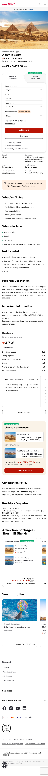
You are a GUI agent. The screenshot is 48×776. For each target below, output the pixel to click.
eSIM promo (7, 676)
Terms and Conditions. (17, 763)
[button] (24, 691)
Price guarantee (9, 672)
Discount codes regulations (35, 744)
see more (6, 298)
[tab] (24, 753)
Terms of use (6, 739)
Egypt (17, 52)
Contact (5, 668)
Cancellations (8, 680)
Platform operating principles (12, 744)
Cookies (29, 739)
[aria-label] (8, 3)
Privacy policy (19, 739)
